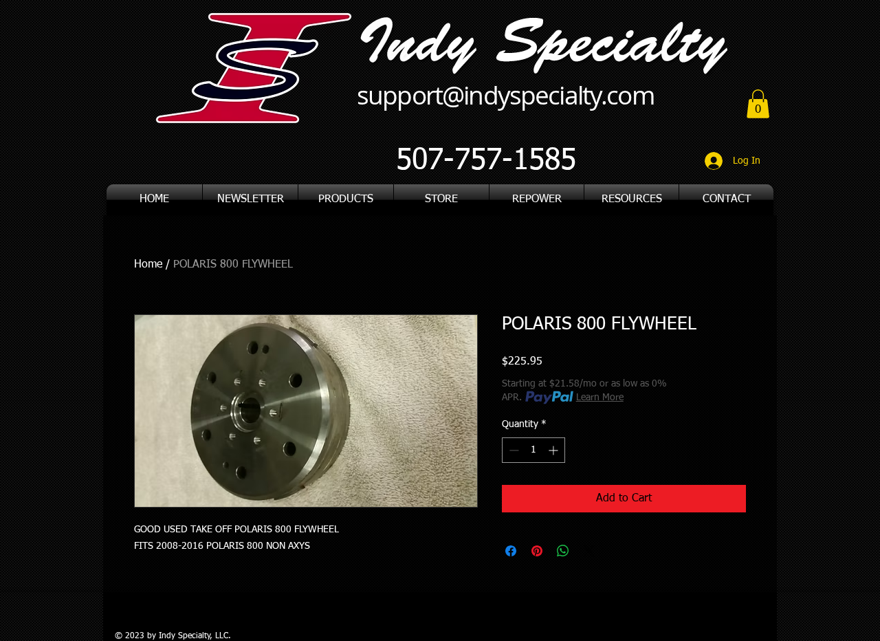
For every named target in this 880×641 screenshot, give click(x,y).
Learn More (600, 397)
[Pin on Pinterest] (537, 551)
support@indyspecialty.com (505, 95)
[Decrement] (512, 450)
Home (148, 264)
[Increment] (554, 450)
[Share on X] (589, 551)
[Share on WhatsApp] (563, 551)
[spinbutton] (533, 450)
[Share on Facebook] (511, 551)
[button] (631, 199)
